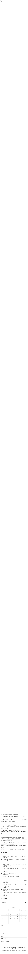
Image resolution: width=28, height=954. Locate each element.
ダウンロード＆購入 (5, 941)
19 (14, 918)
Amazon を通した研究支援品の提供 (11, 826)
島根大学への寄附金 (7, 814)
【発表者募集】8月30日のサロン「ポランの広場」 (14, 856)
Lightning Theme (14, 950)
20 (17, 918)
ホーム (2, 930)
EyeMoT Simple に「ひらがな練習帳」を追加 (13, 889)
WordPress (8, 950)
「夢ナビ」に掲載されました (9, 873)
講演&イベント (4, 938)
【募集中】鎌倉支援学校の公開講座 (11, 876)
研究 (2, 936)
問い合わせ (3, 944)
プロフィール (3, 933)
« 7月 (2, 925)
